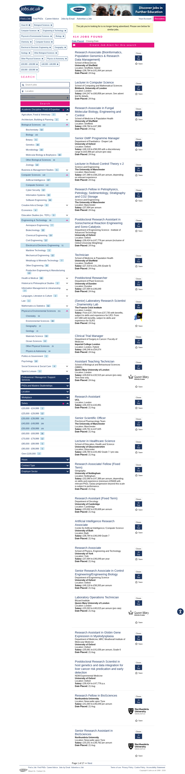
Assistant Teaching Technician (94, 361)
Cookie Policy (139, 767)
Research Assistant (87, 396)
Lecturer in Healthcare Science (95, 441)
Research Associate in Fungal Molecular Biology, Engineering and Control (98, 111)
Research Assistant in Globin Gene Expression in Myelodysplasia (98, 634)
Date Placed (78, 41)
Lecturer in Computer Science (94, 82)
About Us (31, 771)
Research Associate (88, 547)
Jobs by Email (68, 19)
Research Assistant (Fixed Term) (96, 498)
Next (90, 763)
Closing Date (92, 41)
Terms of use (116, 767)
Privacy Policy (127, 767)
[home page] (31, 10)
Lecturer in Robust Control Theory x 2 (99, 163)
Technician (82, 255)
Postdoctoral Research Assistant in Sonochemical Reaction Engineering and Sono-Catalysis (98, 223)
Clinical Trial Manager (89, 336)
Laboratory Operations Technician (97, 597)
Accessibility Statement (155, 767)
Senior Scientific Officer (90, 418)
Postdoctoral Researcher (91, 278)
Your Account (145, 19)
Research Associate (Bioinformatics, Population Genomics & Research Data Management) (98, 56)
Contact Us (41, 771)
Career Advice (52, 19)
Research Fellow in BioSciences (96, 695)
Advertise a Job (84, 19)
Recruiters (160, 19)
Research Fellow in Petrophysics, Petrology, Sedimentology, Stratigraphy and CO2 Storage (100, 193)
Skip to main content (11, 2)
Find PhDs (38, 19)
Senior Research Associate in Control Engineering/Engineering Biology (99, 572)
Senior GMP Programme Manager (97, 138)
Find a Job (25, 19)
